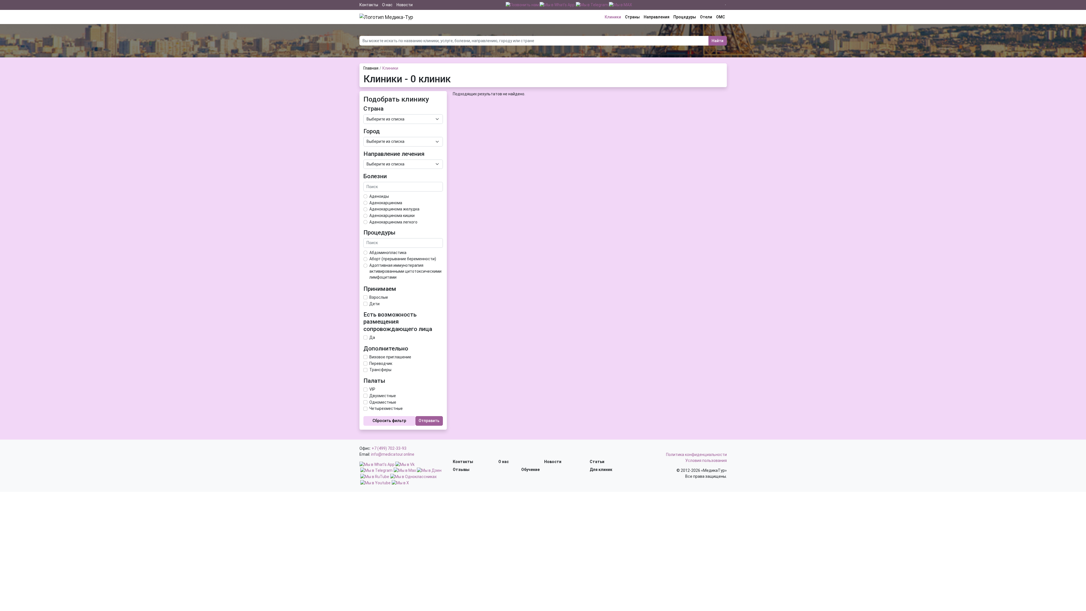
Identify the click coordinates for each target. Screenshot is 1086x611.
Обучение (530, 469)
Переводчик (380, 363)
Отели (706, 17)
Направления (656, 17)
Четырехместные (386, 408)
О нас (387, 5)
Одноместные (382, 402)
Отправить (429, 420)
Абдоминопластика (387, 252)
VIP (372, 389)
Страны (632, 17)
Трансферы (380, 369)
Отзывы (461, 469)
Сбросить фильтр (389, 420)
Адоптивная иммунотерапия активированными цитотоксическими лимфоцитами (405, 271)
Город (371, 131)
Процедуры (684, 17)
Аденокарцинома (385, 203)
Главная (370, 68)
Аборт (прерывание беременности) (402, 259)
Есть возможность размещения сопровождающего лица (397, 321)
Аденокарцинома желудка (394, 209)
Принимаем (379, 288)
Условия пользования (706, 460)
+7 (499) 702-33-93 (389, 448)
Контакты (368, 5)
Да (372, 337)
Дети (374, 304)
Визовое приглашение (390, 357)
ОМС (720, 17)
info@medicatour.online (392, 454)
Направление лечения (394, 153)
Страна (373, 108)
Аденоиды (379, 196)
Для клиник (601, 469)
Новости (405, 5)
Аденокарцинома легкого (393, 222)
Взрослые (378, 297)
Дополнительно (385, 348)
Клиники (613, 17)
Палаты (374, 380)
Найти (717, 40)
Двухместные (382, 395)
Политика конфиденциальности (696, 454)
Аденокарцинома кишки (392, 215)
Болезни (375, 176)
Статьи (597, 461)
